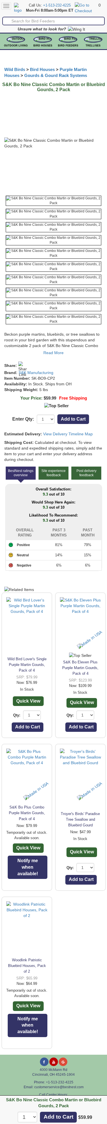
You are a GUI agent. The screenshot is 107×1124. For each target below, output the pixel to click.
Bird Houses (42, 45)
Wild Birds (14, 69)
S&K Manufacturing (36, 372)
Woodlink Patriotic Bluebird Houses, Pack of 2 (27, 965)
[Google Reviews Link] (63, 1062)
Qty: (16, 715)
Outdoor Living (16, 45)
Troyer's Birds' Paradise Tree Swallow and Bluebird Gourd (80, 819)
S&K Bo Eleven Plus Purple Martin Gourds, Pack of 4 (80, 668)
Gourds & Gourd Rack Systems (55, 75)
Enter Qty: (23, 419)
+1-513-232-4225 (57, 5)
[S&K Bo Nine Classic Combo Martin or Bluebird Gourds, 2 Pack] (53, 201)
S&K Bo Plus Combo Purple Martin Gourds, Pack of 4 (27, 813)
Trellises (93, 45)
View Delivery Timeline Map (68, 434)
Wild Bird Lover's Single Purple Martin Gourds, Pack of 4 (27, 664)
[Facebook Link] (44, 1062)
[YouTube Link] (53, 1062)
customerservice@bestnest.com (59, 1087)
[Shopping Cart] (86, 7)
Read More (53, 352)
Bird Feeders (68, 45)
